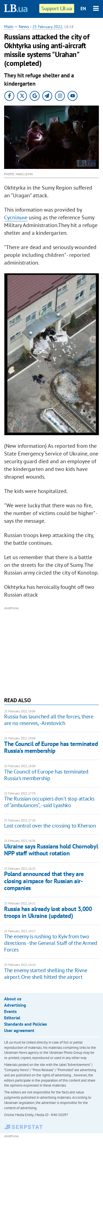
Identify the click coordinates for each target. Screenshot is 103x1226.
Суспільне (15, 217)
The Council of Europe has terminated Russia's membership (51, 747)
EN (83, 9)
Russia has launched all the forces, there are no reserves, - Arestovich (48, 720)
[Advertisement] (51, 651)
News (24, 26)
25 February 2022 (47, 26)
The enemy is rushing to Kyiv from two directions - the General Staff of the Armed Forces (50, 943)
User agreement (19, 1030)
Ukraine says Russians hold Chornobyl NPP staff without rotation (51, 849)
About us (12, 998)
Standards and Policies (25, 1024)
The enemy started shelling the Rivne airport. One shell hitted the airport (45, 973)
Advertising (15, 1005)
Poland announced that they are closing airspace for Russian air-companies (44, 881)
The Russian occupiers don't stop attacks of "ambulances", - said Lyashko (49, 802)
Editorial (12, 1017)
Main (8, 26)
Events (10, 1011)
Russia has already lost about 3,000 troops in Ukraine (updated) (48, 912)
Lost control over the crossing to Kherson (50, 825)
